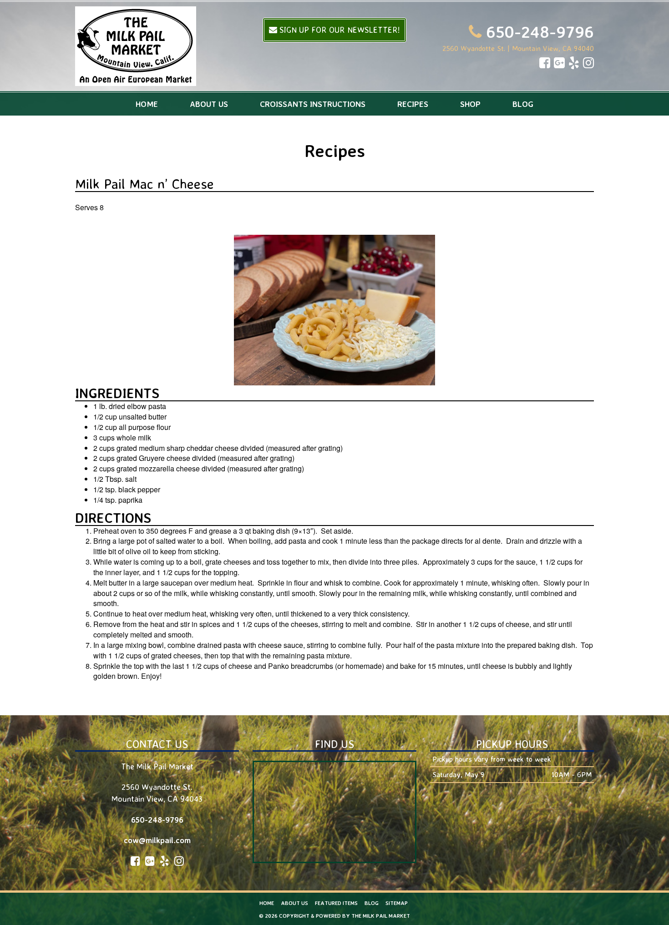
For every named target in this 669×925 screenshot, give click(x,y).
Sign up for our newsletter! (338, 30)
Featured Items (336, 903)
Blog (522, 104)
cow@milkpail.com (157, 840)
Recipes (412, 104)
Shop (470, 104)
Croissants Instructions (312, 104)
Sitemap (396, 903)
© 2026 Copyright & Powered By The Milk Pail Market (334, 915)
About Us (209, 104)
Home (147, 104)
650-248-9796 (540, 31)
